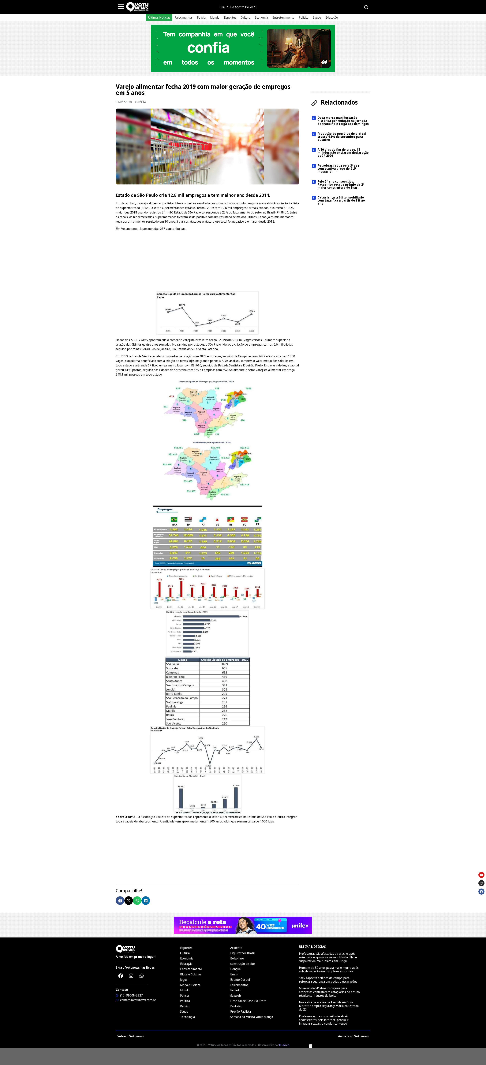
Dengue (235, 969)
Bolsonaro (237, 958)
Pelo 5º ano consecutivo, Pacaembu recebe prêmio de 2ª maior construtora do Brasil (341, 184)
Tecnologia (187, 1017)
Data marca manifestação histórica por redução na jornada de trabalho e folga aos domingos (343, 121)
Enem (234, 974)
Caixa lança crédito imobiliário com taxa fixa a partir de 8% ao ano (341, 200)
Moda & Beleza (190, 985)
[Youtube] (481, 875)
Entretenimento (283, 17)
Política (303, 17)
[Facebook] (120, 975)
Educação (332, 17)
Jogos (183, 980)
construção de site (242, 964)
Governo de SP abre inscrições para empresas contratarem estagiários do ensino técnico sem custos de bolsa (329, 991)
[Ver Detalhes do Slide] (243, 48)
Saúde (317, 17)
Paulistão (236, 1006)
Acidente (236, 948)
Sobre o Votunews (130, 1036)
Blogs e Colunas (190, 974)
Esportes (230, 17)
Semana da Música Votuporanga (251, 1017)
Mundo (214, 17)
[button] (120, 900)
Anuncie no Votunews (353, 1036)
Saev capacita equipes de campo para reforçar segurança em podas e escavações (328, 980)
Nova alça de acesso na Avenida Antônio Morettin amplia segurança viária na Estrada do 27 (329, 1005)
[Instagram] (131, 975)
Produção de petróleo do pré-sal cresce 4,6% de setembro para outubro (342, 137)
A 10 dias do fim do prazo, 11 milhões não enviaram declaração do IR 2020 (343, 152)
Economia (261, 17)
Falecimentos (184, 17)
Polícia (201, 17)
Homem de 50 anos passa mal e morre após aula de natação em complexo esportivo (329, 969)
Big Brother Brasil (242, 953)
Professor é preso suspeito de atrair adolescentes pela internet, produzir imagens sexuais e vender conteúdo (324, 1020)
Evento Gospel (240, 980)
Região (184, 1006)
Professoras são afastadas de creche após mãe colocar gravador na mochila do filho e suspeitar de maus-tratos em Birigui (328, 957)
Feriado (235, 990)
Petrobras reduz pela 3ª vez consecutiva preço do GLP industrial (338, 168)
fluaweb (235, 995)
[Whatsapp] (141, 975)
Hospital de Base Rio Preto (248, 1001)
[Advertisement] (207, 260)
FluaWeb (284, 1045)
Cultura (245, 17)
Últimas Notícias (159, 17)
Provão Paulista (240, 1011)
